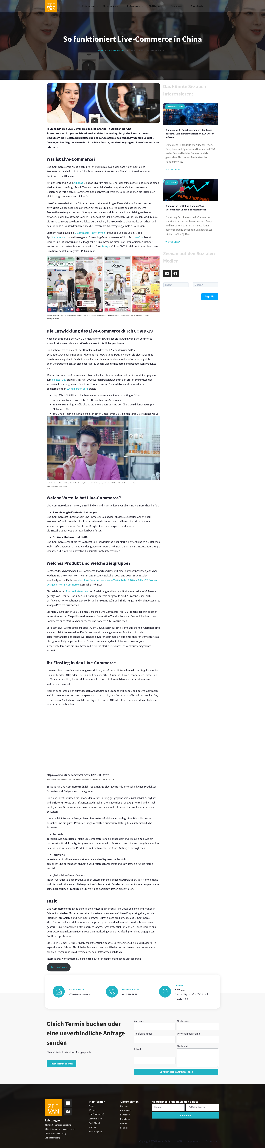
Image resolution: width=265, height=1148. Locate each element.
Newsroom (176, 6)
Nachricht (182, 1046)
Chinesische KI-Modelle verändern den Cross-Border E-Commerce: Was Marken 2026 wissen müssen (189, 133)
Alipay (91, 1106)
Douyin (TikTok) (95, 1118)
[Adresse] (165, 992)
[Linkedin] (167, 273)
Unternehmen (110, 6)
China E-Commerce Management (60, 1129)
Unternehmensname (188, 1033)
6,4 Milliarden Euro (77, 388)
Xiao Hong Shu (95, 1131)
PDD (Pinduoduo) (96, 1114)
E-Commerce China (116, 50)
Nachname (183, 1021)
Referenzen (133, 6)
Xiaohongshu (59, 237)
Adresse (179, 985)
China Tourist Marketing (55, 1133)
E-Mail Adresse (76, 989)
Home (101, 50)
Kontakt (123, 1127)
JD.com (92, 1110)
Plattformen (155, 6)
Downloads (197, 6)
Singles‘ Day (59, 379)
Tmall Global (94, 1123)
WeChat (139, 237)
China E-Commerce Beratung (58, 1124)
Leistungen (88, 6)
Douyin (106, 246)
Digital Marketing (52, 1137)
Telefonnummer (143, 1033)
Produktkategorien (77, 591)
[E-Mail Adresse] (59, 992)
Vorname (139, 1021)
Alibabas (78, 183)
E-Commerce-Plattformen (90, 232)
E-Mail (137, 1049)
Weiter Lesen (173, 169)
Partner (123, 1123)
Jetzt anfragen (58, 967)
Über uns (124, 1106)
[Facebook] (175, 273)
